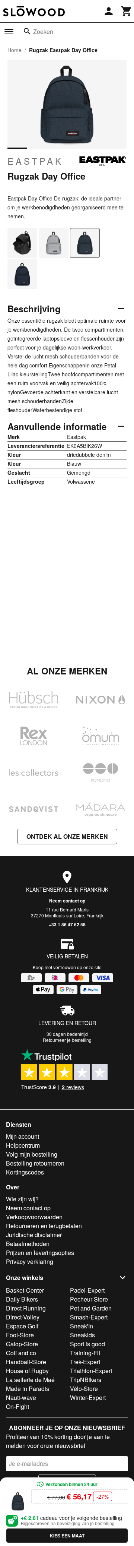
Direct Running (26, 1308)
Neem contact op (67, 901)
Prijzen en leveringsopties (40, 1252)
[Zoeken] (27, 31)
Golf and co (21, 1353)
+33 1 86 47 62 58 (67, 924)
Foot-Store (20, 1335)
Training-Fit (85, 1353)
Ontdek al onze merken (67, 836)
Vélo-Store (84, 1388)
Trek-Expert (85, 1361)
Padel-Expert (87, 1290)
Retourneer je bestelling (67, 1040)
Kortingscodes (25, 1172)
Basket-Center (25, 1290)
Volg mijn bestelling (31, 1154)
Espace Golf (22, 1326)
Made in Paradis (27, 1388)
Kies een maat (67, 1535)
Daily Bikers (22, 1299)
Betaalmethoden (28, 1243)
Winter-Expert (88, 1397)
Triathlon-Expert (91, 1370)
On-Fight (17, 1406)
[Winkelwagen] (127, 11)
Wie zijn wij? (22, 1199)
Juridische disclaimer (34, 1234)
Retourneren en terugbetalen (44, 1225)
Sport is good (87, 1344)
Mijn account (22, 1136)
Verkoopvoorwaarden (34, 1217)
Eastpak (35, 161)
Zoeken (43, 31)
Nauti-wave (21, 1397)
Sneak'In (81, 1326)
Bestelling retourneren (35, 1163)
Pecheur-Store (89, 1299)
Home (14, 50)
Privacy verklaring (29, 1261)
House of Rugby (27, 1370)
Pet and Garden (91, 1308)
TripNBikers (85, 1379)
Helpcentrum (23, 1145)
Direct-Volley (22, 1317)
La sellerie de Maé (30, 1379)
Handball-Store (26, 1361)
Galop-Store (22, 1344)
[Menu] (9, 32)
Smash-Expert (89, 1317)
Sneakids (82, 1335)
